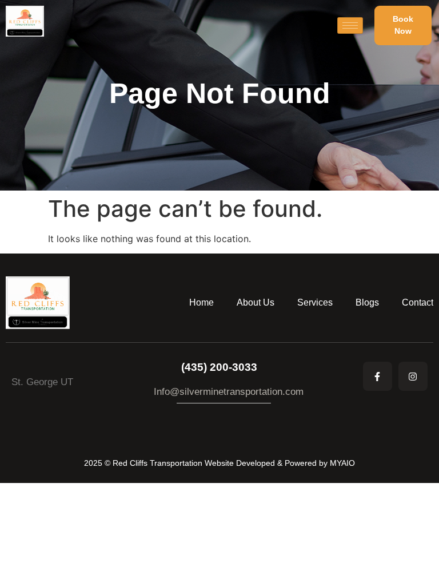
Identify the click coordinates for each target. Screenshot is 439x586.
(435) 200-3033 (219, 367)
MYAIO (342, 463)
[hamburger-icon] (350, 25)
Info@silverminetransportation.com (229, 391)
